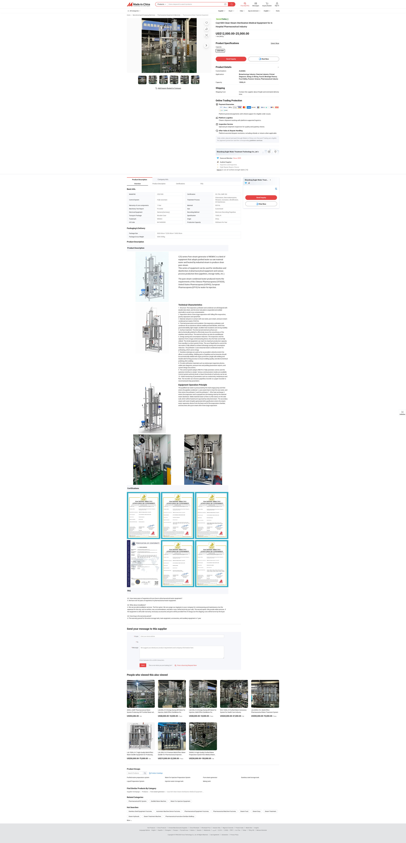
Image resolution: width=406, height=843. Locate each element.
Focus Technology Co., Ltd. (189, 835)
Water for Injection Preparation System (177, 777)
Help (241, 11)
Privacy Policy (234, 835)
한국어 (220, 830)
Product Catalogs (157, 773)
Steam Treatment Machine (152, 816)
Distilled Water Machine (158, 801)
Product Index (239, 828)
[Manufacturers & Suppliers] (138, 4)
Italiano (192, 830)
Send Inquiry (231, 59)
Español (160, 830)
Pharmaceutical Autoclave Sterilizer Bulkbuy (179, 816)
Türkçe (244, 830)
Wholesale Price (206, 828)
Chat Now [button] (265, 59)
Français (175, 830)
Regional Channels (228, 828)
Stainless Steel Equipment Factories (140, 811)
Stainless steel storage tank (250, 777)
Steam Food (244, 811)
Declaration (225, 835)
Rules (278, 11)
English (154, 830)
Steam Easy (256, 811)
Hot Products (151, 828)
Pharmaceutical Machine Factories (224, 811)
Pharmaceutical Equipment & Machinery (168, 15)
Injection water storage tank (174, 781)
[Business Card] (276, 188)
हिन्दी (231, 830)
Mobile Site (249, 828)
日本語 (226, 830)
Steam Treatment (270, 811)
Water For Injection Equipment (180, 801)
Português (168, 830)
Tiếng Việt (251, 830)
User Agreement (214, 835)
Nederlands (207, 830)
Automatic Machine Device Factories (168, 811)
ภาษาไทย (237, 830)
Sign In (219, 170)
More (129, 820)
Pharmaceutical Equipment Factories (196, 811)
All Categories (134, 11)
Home (128, 15)
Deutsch (199, 830)
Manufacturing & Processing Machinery (144, 15)
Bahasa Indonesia (261, 830)
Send (143, 665)
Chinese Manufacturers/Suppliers (177, 828)
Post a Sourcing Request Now (186, 665)
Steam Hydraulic (134, 816)
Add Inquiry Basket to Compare (169, 88)
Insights (256, 828)
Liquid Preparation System (135, 781)
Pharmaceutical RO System (137, 801)
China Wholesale (194, 828)
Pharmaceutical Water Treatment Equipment (195, 15)
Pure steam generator (210, 777)
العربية (214, 830)
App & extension (253, 11)
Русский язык (184, 830)
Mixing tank (207, 781)
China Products (161, 828)
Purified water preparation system (138, 777)
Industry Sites (216, 828)
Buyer (230, 11)
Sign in (277, 6)
